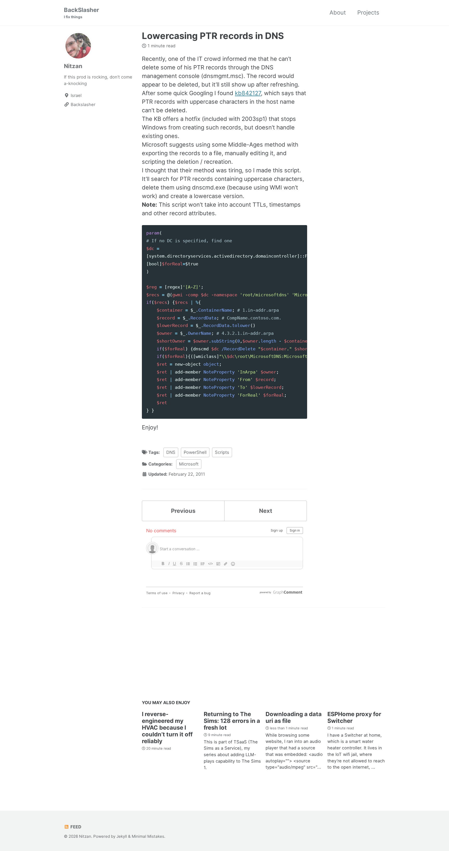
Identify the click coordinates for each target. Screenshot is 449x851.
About (337, 12)
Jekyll (121, 836)
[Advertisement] (263, 655)
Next (265, 510)
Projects (368, 12)
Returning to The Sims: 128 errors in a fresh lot (232, 721)
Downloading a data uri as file (294, 717)
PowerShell (195, 452)
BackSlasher (81, 12)
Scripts (222, 452)
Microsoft (189, 464)
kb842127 (248, 93)
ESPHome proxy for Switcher (354, 717)
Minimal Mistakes (148, 836)
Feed (75, 826)
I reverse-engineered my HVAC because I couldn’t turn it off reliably (167, 727)
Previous (183, 510)
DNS (170, 452)
